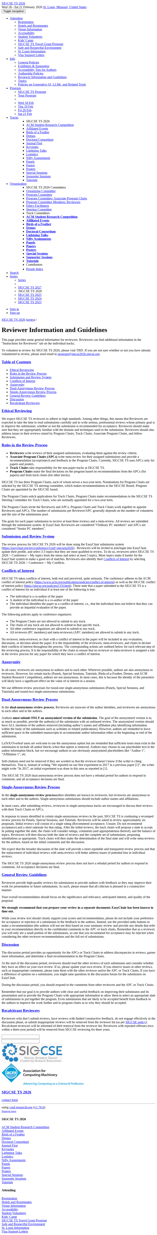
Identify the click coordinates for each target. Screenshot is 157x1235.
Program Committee (39, 194)
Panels (30, 161)
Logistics (32, 154)
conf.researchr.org (21, 1107)
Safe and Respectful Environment (39, 47)
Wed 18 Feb (26, 103)
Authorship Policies (30, 73)
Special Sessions (36, 172)
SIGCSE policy (136, 1022)
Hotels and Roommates (33, 25)
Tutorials (31, 180)
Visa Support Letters (31, 55)
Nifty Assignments (38, 158)
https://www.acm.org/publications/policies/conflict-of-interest (74, 582)
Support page (9, 1111)
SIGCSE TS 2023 (29, 302)
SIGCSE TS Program (32, 92)
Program (15, 88)
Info (12, 58)
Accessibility (26, 33)
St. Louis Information (32, 51)
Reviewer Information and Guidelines (42, 77)
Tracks (14, 117)
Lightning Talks (36, 150)
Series (22, 280)
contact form (10, 1100)
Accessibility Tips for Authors (37, 69)
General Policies (28, 62)
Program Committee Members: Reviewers (53, 202)
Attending (16, 18)
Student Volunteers (30, 36)
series (30, 319)
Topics (22, 80)
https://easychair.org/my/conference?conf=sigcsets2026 (38, 548)
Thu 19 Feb (25, 106)
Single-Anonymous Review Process (33, 392)
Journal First (34, 143)
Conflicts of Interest (22, 381)
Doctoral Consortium (39, 139)
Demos (30, 136)
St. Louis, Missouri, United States (64, 7)
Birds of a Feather (37, 132)
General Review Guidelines (28, 395)
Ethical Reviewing (22, 370)
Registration (26, 22)
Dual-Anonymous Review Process (32, 388)
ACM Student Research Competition (50, 125)
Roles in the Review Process (28, 373)
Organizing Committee (41, 191)
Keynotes (32, 147)
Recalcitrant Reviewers (25, 403)
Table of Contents (16, 362)
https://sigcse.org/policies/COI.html (47, 585)
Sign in (14, 309)
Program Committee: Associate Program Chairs (56, 198)
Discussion (17, 399)
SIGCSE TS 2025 (29, 294)
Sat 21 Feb (25, 114)
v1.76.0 (39, 1107)
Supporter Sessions (38, 176)
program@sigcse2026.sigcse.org (79, 354)
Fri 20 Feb (24, 110)
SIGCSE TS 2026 (13, 319)
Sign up (15, 312)
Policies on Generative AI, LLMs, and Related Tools (52, 84)
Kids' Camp (25, 40)
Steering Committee (39, 209)
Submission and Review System (30, 377)
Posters (30, 169)
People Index (34, 269)
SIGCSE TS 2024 (29, 298)
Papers (30, 165)
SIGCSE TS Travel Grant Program (40, 44)
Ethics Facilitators (37, 205)
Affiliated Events (37, 128)
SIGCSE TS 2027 (29, 287)
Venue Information (30, 29)
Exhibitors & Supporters (33, 66)
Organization (18, 183)
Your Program (27, 95)
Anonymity (17, 384)
